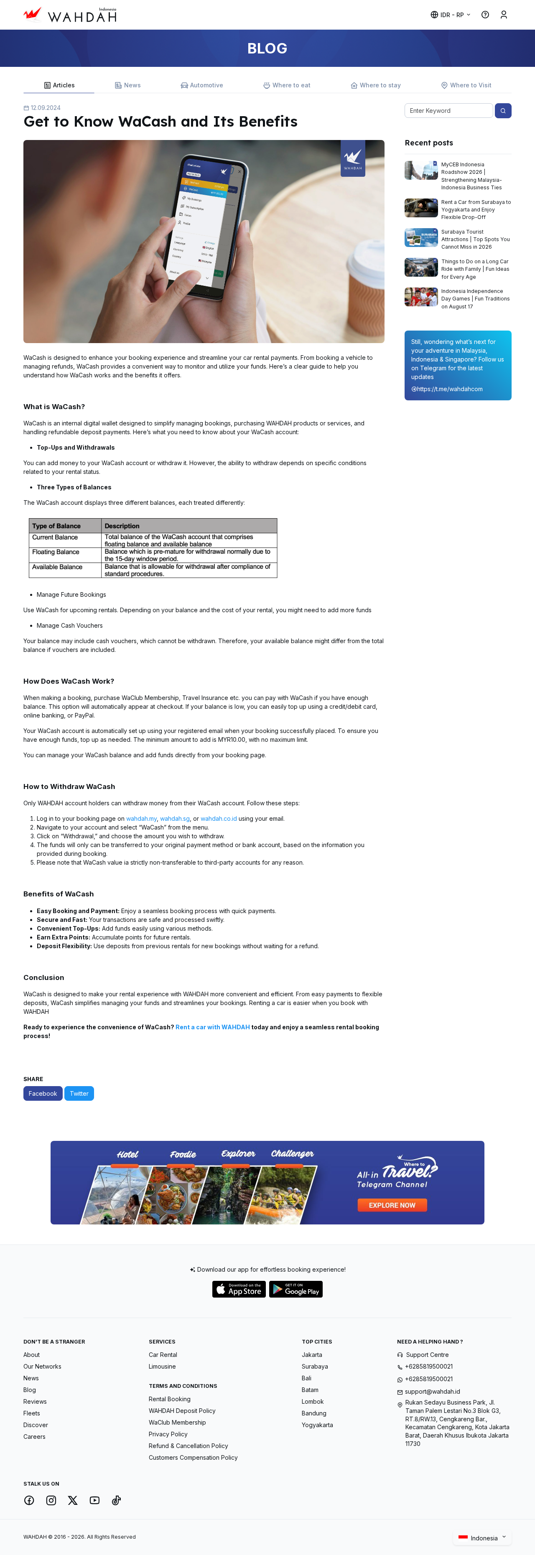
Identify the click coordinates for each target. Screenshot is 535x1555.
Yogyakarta (317, 1424)
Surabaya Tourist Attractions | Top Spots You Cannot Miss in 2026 (475, 239)
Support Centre (427, 1354)
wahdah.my (141, 818)
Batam (310, 1389)
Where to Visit (471, 85)
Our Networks (42, 1366)
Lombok (313, 1401)
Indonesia (485, 1537)
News (132, 85)
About (31, 1354)
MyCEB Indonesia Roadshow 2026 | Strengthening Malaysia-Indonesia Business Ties (471, 176)
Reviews (35, 1401)
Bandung (314, 1413)
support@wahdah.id (432, 1391)
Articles (64, 85)
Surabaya (315, 1366)
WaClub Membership (177, 1422)
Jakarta (312, 1354)
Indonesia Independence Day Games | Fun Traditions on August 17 (475, 299)
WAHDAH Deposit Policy (182, 1410)
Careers (34, 1436)
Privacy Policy (168, 1434)
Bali (306, 1378)
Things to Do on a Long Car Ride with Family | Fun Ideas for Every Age (475, 269)
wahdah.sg (175, 818)
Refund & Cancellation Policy (188, 1445)
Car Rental (163, 1354)
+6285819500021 (429, 1366)
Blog (29, 1389)
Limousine (162, 1366)
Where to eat (292, 85)
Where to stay (380, 85)
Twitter (79, 1093)
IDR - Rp (452, 14)
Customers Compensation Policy (193, 1457)
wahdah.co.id (219, 818)
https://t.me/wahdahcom (450, 388)
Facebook (43, 1093)
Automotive (206, 85)
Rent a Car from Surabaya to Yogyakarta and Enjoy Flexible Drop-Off (476, 210)
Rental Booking (170, 1398)
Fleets (31, 1413)
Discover (35, 1424)
